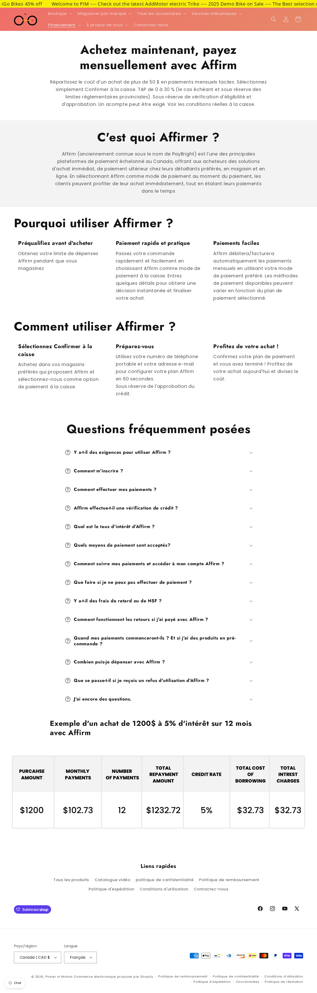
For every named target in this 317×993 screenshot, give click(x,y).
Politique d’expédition (212, 982)
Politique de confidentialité (236, 976)
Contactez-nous (211, 889)
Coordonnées (247, 982)
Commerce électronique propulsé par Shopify (113, 976)
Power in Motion (59, 976)
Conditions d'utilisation (164, 889)
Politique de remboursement (229, 880)
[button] (59, 13)
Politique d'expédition (111, 889)
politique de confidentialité (165, 880)
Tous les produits (71, 880)
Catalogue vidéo (112, 880)
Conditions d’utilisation (283, 976)
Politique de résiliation (284, 982)
